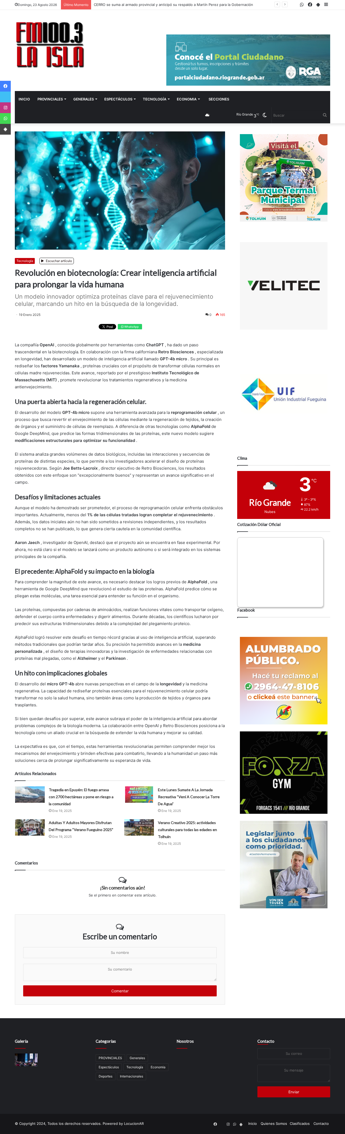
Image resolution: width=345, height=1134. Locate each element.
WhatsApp (131, 327)
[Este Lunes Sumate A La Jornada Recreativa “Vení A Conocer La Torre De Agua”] (139, 794)
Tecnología (154, 99)
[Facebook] (5, 86)
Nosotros (185, 1041)
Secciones (219, 99)
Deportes (105, 1076)
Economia (186, 99)
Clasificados (300, 1123)
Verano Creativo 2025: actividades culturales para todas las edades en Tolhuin (187, 829)
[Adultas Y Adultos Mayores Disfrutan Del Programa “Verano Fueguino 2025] (30, 827)
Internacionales (131, 1076)
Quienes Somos (274, 1123)
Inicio (24, 99)
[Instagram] (5, 107)
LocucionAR (134, 1123)
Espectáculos (118, 99)
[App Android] (5, 129)
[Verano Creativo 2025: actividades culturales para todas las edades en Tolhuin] (139, 827)
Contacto (265, 1041)
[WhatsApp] (5, 118)
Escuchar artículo (58, 261)
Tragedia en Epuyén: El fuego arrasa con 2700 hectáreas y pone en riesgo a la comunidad (81, 796)
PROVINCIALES (50, 99)
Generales (83, 99)
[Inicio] (50, 44)
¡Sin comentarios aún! (122, 888)
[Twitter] (5, 97)
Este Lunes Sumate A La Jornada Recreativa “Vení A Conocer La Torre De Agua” (189, 796)
